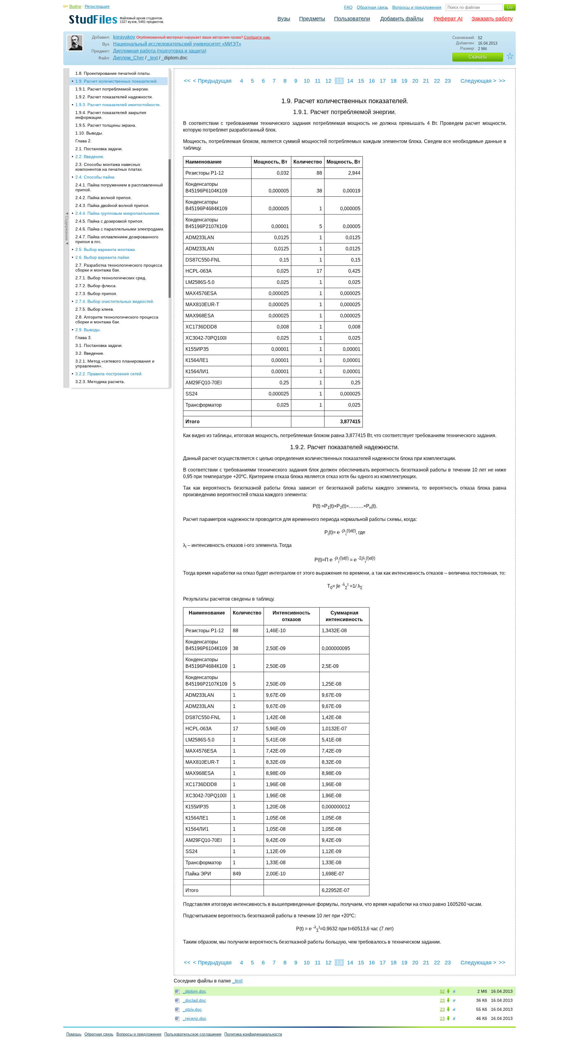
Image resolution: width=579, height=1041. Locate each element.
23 (448, 81)
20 (415, 81)
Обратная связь (372, 7)
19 (404, 81)
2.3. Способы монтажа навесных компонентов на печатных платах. (109, 167)
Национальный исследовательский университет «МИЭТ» (177, 43)
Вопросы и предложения (416, 7)
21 (426, 81)
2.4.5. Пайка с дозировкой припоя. (109, 221)
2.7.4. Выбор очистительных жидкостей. (114, 301)
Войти (75, 6)
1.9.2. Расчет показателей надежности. (114, 96)
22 (437, 81)
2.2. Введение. (89, 156)
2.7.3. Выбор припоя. (96, 293)
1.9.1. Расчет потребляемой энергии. (112, 89)
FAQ (348, 7)
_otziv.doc (192, 1009)
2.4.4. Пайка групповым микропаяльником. (117, 213)
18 (394, 81)
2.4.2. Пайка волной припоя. (103, 197)
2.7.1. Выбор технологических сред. (110, 277)
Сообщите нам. (257, 37)
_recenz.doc (194, 1018)
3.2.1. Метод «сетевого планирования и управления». (114, 363)
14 (350, 81)
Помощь (73, 1034)
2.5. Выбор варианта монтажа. (105, 249)
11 (318, 81)
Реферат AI (448, 19)
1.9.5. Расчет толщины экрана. (105, 125)
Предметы (312, 19)
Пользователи (352, 19)
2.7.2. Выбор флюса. (96, 285)
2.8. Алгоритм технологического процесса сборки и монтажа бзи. (116, 319)
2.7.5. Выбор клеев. (94, 309)
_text (152, 57)
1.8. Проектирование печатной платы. (113, 73)
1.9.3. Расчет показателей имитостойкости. (118, 104)
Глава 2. (83, 140)
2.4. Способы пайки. (95, 177)
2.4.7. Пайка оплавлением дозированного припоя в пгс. (116, 239)
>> (502, 81)
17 (383, 81)
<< (187, 81)
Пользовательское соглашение (192, 1034)
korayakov (124, 37)
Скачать (478, 56)
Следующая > (478, 81)
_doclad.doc (194, 1000)
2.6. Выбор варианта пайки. (102, 257)
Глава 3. (83, 337)
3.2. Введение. (89, 353)
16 (372, 81)
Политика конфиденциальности (253, 1034)
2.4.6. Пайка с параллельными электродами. (119, 229)
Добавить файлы (401, 19)
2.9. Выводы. (88, 329)
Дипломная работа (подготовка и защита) (159, 50)
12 (328, 81)
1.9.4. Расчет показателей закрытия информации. (110, 115)
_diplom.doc (194, 991)
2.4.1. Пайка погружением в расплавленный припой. (119, 187)
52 (442, 991)
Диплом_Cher (128, 57)
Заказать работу (492, 19)
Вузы (283, 19)
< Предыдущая (212, 81)
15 (361, 81)
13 (339, 81)
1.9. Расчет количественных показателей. (116, 81)
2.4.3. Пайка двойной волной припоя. (112, 205)
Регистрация (97, 6)
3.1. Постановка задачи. (99, 345)
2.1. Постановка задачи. (99, 148)
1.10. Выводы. (89, 133)
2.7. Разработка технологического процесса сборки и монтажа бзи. (118, 267)
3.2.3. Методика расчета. (100, 381)
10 (307, 81)
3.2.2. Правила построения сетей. (109, 373)
